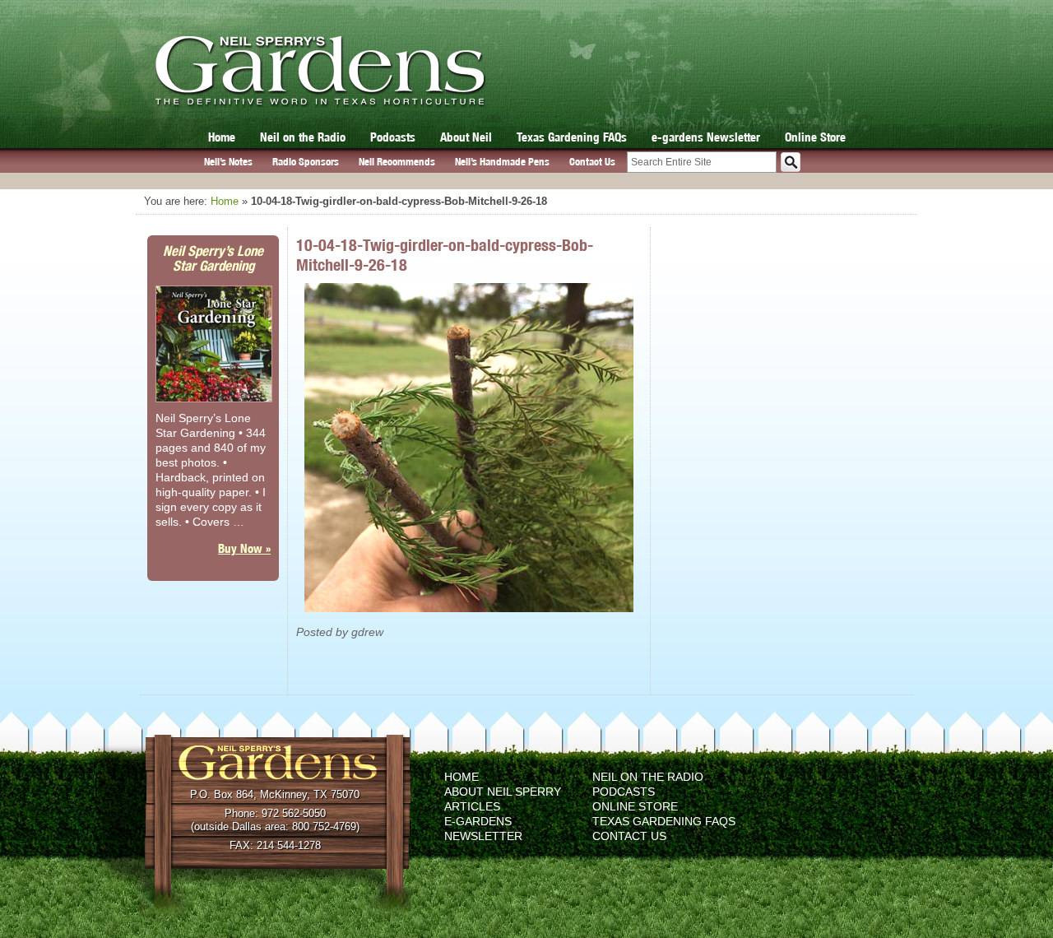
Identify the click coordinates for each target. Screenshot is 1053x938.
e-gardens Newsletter (706, 137)
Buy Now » (244, 548)
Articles (472, 806)
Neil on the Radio (303, 137)
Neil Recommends (397, 162)
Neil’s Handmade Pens (502, 162)
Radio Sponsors (305, 162)
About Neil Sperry (502, 791)
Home (221, 137)
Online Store (815, 137)
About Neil (466, 137)
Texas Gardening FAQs (572, 137)
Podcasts (392, 137)
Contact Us (592, 162)
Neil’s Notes (228, 162)
